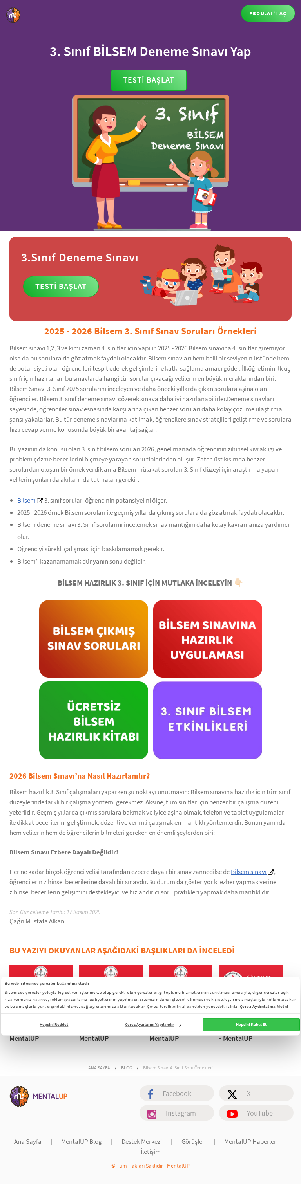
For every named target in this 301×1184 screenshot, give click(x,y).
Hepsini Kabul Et (251, 1024)
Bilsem (26, 500)
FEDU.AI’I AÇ (268, 13)
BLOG (126, 1067)
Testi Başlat (148, 80)
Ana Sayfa (28, 1141)
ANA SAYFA (99, 1067)
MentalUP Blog (81, 1141)
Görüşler (193, 1141)
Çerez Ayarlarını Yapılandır (149, 1024)
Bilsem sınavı (249, 871)
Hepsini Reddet (54, 1024)
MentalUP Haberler (250, 1141)
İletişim (151, 1151)
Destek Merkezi (141, 1141)
